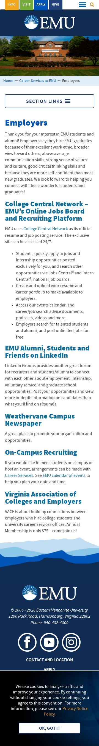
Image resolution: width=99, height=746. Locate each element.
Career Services (19, 476)
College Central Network (45, 229)
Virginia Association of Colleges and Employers (43, 498)
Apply (41, 4)
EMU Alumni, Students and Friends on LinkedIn (47, 352)
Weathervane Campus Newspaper (40, 420)
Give (55, 4)
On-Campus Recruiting (41, 453)
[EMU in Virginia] (49, 17)
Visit (27, 4)
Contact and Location (49, 660)
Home (8, 81)
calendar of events (64, 476)
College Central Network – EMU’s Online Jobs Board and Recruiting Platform (46, 212)
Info (11, 4)
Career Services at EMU (37, 81)
